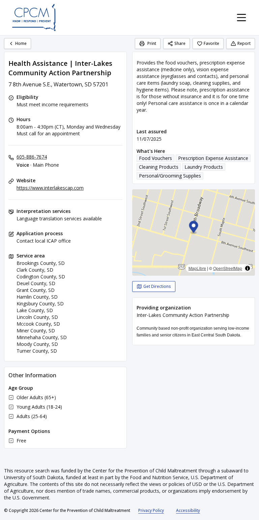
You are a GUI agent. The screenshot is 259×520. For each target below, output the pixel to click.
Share (179, 43)
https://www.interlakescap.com (50, 188)
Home (21, 43)
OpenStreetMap (227, 268)
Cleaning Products (158, 167)
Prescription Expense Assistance (213, 158)
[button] (193, 228)
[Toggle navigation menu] (241, 17)
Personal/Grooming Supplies (170, 175)
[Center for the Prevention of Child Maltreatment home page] (34, 17)
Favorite (211, 43)
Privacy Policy (151, 510)
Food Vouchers (155, 158)
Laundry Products (203, 167)
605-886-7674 (32, 157)
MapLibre (197, 268)
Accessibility (188, 510)
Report (244, 43)
